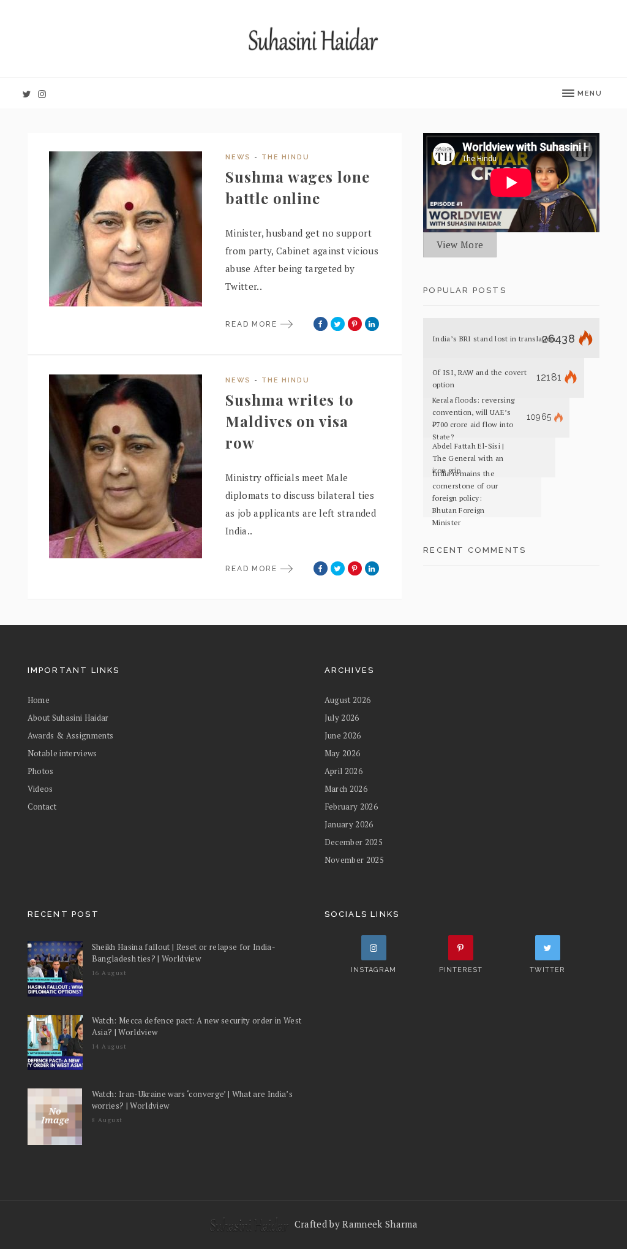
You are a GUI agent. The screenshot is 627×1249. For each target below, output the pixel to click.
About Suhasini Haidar (68, 717)
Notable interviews (62, 753)
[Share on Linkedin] (372, 324)
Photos (41, 770)
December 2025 (354, 842)
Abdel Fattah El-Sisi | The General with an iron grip (468, 458)
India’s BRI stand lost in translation (494, 338)
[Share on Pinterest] (355, 324)
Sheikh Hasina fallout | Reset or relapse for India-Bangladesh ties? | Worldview (184, 952)
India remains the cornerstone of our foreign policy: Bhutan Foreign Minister (465, 498)
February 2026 (351, 806)
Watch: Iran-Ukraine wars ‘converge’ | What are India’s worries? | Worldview (192, 1099)
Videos (40, 788)
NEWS (238, 157)
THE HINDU (285, 157)
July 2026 (342, 717)
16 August (109, 973)
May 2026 (343, 753)
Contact (42, 806)
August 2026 (348, 699)
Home (39, 699)
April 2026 (343, 770)
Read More (252, 324)
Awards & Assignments (71, 735)
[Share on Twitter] (338, 324)
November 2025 (355, 859)
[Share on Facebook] (321, 324)
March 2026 (346, 788)
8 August (107, 1120)
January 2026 (349, 824)
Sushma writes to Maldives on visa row (289, 421)
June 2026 (343, 735)
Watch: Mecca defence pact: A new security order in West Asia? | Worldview (197, 1026)
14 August (109, 1046)
